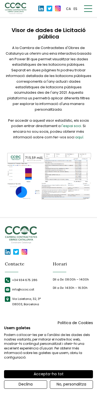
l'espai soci (71, 125)
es (75, 8)
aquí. (79, 137)
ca (68, 8)
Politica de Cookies (75, 322)
